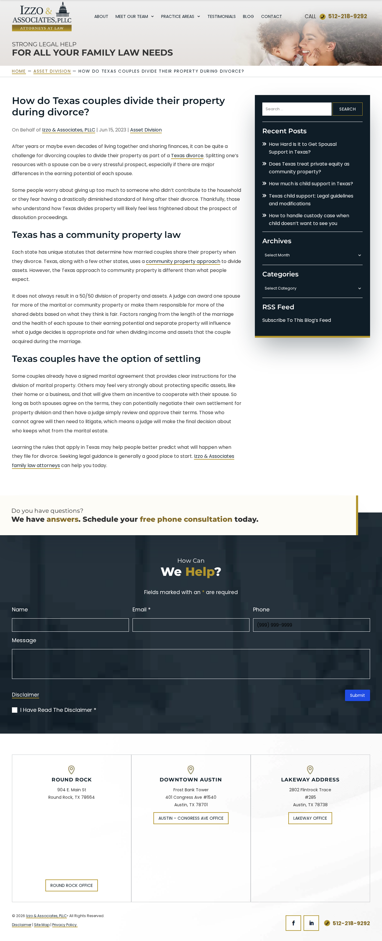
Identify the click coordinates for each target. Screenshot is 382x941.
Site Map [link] (42, 924)
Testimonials (221, 16)
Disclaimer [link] (21, 924)
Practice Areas (177, 16)
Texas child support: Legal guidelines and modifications (311, 199)
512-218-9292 (347, 16)
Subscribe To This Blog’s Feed (296, 320)
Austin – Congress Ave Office (191, 818)
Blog (248, 16)
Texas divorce (187, 155)
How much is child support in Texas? (311, 183)
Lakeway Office (310, 818)
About (101, 16)
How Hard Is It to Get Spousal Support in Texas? (303, 148)
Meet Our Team (131, 16)
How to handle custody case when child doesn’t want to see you (309, 219)
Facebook (293, 923)
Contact (271, 16)
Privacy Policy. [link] (65, 924)
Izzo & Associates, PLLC (68, 129)
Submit (357, 695)
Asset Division (146, 129)
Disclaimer (25, 695)
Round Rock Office (71, 885)
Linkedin (311, 923)
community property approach (183, 261)
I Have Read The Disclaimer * (58, 710)
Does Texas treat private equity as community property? (309, 167)
